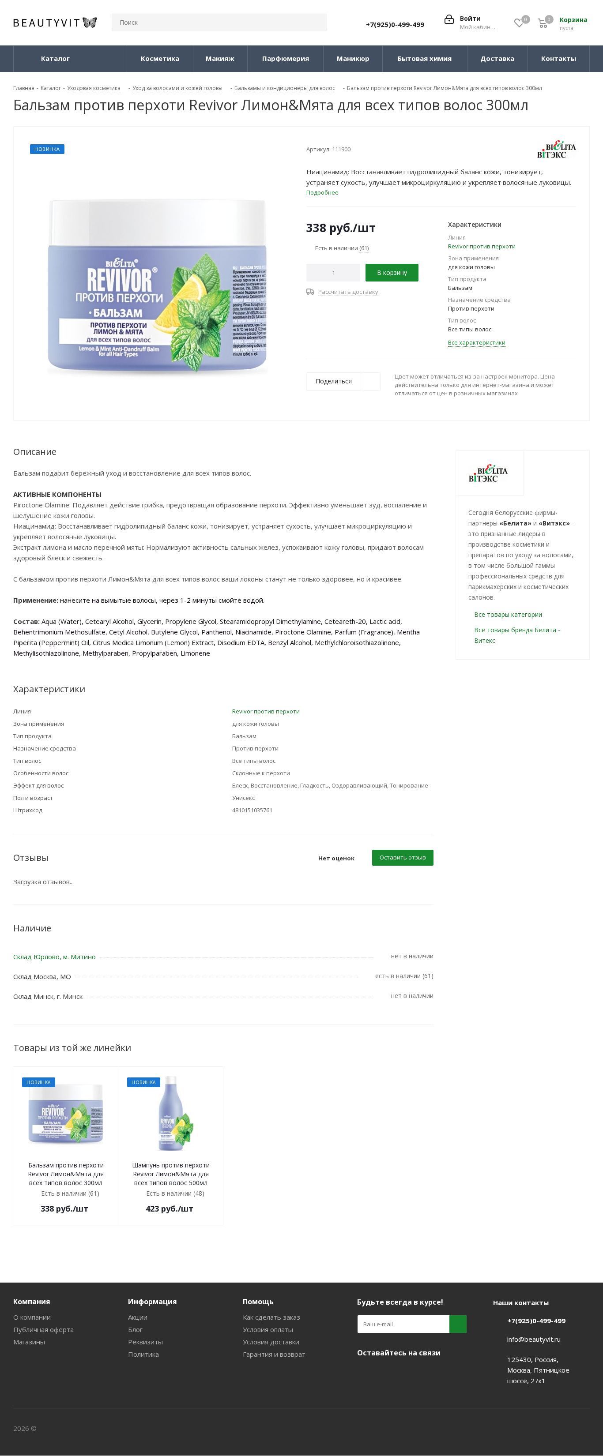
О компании (32, 1317)
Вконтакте (366, 1373)
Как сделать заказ (271, 1317)
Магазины (29, 1341)
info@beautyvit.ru (534, 1339)
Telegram (388, 1373)
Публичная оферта (43, 1329)
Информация (152, 1301)
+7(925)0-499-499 (395, 24)
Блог (135, 1329)
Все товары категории (508, 614)
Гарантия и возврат (274, 1354)
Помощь (258, 1301)
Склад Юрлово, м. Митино (54, 956)
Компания (31, 1301)
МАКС (410, 1373)
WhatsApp (432, 1373)
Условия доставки (271, 1341)
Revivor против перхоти (482, 246)
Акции (137, 1317)
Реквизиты (145, 1341)
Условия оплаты (268, 1329)
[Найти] (316, 22)
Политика (143, 1354)
